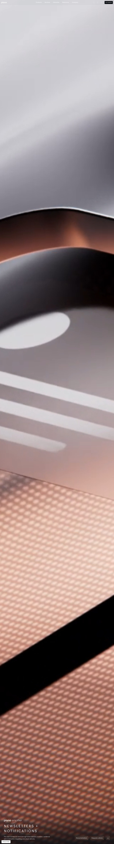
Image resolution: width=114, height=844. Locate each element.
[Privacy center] (94, 2)
